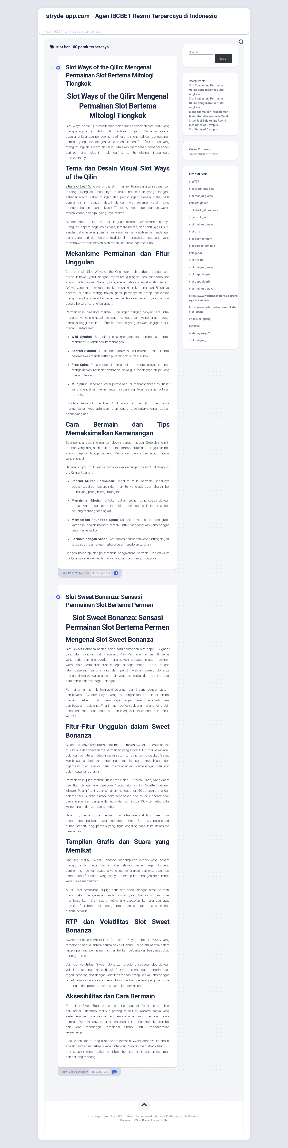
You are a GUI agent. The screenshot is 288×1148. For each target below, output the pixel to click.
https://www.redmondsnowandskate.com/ (216, 307)
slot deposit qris (200, 274)
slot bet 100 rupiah (121, 745)
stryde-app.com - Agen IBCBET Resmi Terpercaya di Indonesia (131, 16)
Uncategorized (101, 573)
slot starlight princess (203, 210)
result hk (194, 326)
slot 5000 (154, 126)
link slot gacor (198, 203)
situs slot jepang (200, 318)
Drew (86, 573)
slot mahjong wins (201, 195)
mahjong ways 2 (199, 333)
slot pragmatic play (201, 188)
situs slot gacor (199, 217)
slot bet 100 (196, 260)
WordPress (142, 1120)
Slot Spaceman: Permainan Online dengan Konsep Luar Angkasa (207, 90)
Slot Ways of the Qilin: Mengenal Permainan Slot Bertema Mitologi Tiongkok (110, 75)
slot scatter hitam (200, 238)
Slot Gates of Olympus (203, 125)
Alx (165, 1120)
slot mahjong (197, 340)
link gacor (195, 253)
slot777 (194, 181)
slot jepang (196, 311)
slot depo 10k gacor (154, 649)
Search (193, 52)
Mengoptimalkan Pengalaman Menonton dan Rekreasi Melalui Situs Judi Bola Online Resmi (209, 116)
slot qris (194, 231)
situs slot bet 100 (78, 186)
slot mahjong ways (201, 224)
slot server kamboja (202, 245)
